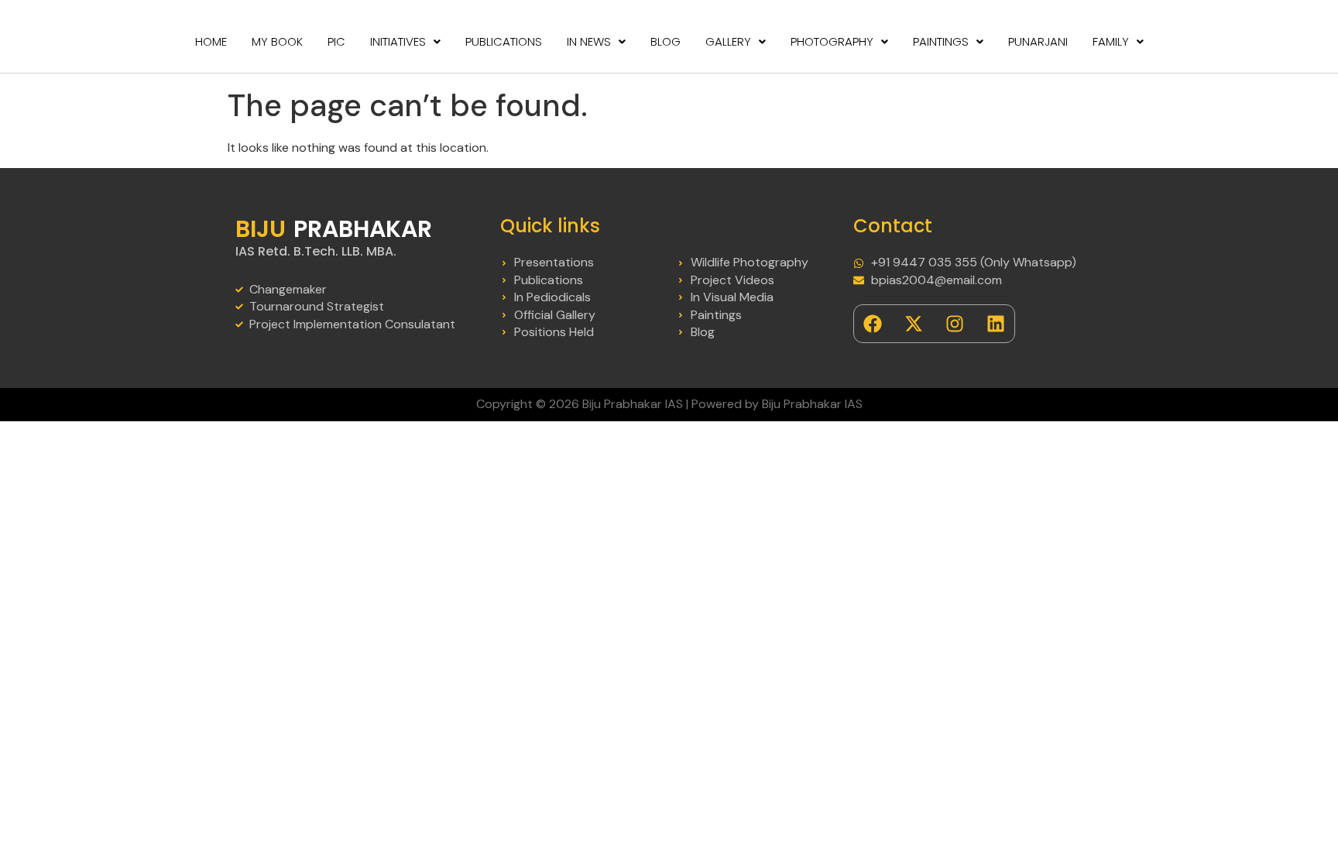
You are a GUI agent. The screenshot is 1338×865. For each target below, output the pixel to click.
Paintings (941, 41)
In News (589, 41)
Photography (832, 41)
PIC (336, 41)
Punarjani (1038, 41)
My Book (277, 41)
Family (1111, 41)
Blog (665, 41)
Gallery (728, 41)
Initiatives (398, 41)
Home (211, 41)
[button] (405, 41)
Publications (503, 41)
